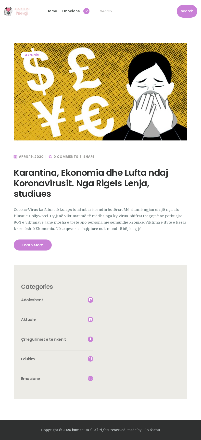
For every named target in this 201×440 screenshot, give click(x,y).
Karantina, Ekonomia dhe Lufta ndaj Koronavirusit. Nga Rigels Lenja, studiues (91, 183)
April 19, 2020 (31, 156)
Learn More (32, 245)
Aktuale (32, 54)
